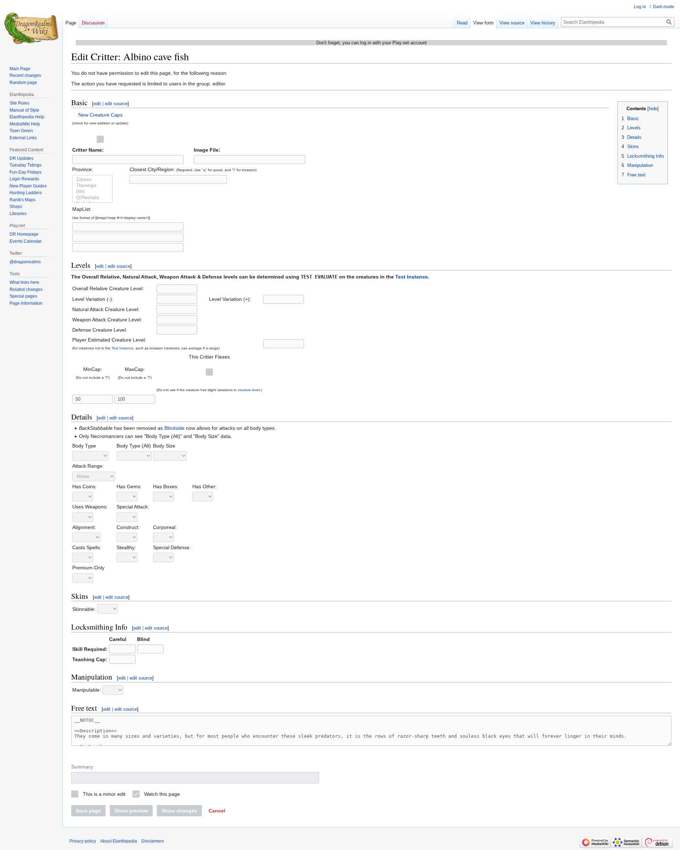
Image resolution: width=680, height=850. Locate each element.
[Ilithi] (92, 192)
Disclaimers (152, 841)
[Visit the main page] (31, 28)
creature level (249, 390)
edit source (116, 103)
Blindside (174, 428)
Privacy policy (82, 841)
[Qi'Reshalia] (92, 198)
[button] (217, 810)
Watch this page (162, 794)
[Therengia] (92, 186)
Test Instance (411, 277)
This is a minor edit (104, 794)
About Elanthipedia (118, 841)
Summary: (82, 767)
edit (97, 103)
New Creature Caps (100, 115)
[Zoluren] (92, 180)
